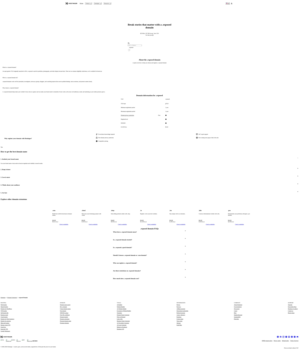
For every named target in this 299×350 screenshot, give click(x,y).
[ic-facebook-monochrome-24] (281, 337)
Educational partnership (182, 311)
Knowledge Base (292, 306)
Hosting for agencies (6, 321)
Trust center (179, 321)
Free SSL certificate (65, 315)
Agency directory (181, 315)
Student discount (238, 315)
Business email (4, 315)
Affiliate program (181, 309)
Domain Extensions (12, 297)
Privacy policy (277, 340)
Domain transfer (64, 317)
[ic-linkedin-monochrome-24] (278, 337)
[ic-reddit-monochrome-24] (292, 337)
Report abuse (291, 313)
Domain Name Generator (123, 315)
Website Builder (121, 306)
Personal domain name (65, 321)
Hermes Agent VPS (5, 325)
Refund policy (285, 340)
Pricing (81, 3)
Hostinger (3, 297)
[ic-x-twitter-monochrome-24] (286, 337)
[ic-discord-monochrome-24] (297, 337)
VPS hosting (4, 311)
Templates (119, 313)
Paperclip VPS (4, 329)
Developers (97, 3)
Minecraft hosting (5, 323)
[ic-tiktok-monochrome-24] (295, 337)
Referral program (181, 313)
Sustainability (237, 317)
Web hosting (4, 304)
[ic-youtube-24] (289, 337)
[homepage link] (71, 3)
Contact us (290, 311)
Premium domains (64, 323)
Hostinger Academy (293, 309)
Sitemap (179, 323)
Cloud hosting (4, 317)
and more (34, 340)
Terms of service (294, 340)
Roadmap (179, 317)
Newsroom (236, 309)
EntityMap (179, 325)
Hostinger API (120, 329)
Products (88, 3)
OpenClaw (3, 327)
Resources (106, 3)
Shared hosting (4, 306)
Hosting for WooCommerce (7, 319)
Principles (236, 319)
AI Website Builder (121, 309)
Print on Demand (121, 317)
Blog (235, 313)
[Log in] (231, 3)
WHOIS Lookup (64, 313)
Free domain (63, 311)
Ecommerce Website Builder (124, 311)
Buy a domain (63, 306)
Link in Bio (120, 319)
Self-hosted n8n (4, 313)
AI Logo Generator (121, 325)
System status (180, 319)
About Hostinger (238, 304)
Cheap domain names (65, 309)
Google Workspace (5, 331)
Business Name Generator (123, 321)
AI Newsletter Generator (123, 323)
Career (235, 311)
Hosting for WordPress (6, 309)
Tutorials (290, 304)
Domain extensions (64, 319)
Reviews (179, 306)
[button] (149, 159)
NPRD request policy (267, 340)
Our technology (238, 306)
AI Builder (119, 304)
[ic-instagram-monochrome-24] (283, 337)
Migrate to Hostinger (122, 327)
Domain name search (65, 304)
